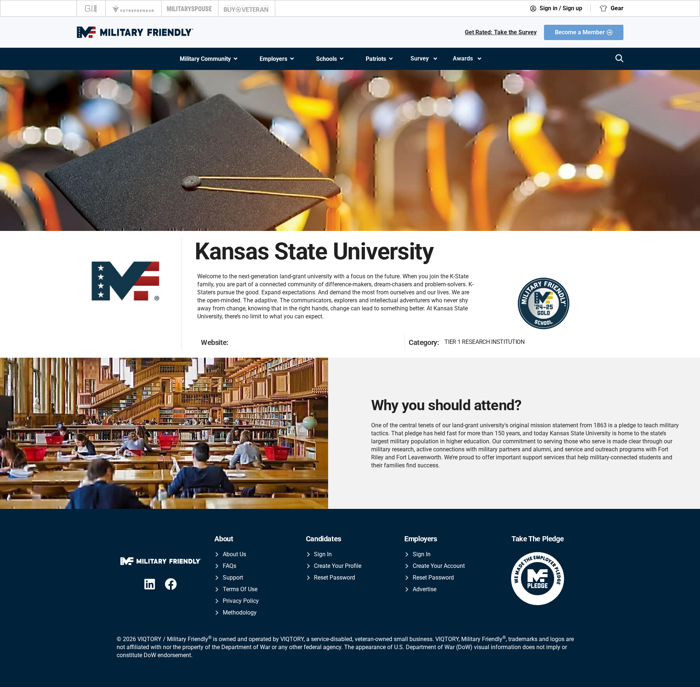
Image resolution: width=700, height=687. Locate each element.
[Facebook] (170, 584)
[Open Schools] (342, 58)
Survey (420, 58)
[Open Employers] (292, 58)
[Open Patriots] (391, 58)
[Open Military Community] (235, 58)
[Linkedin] (149, 584)
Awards (463, 58)
